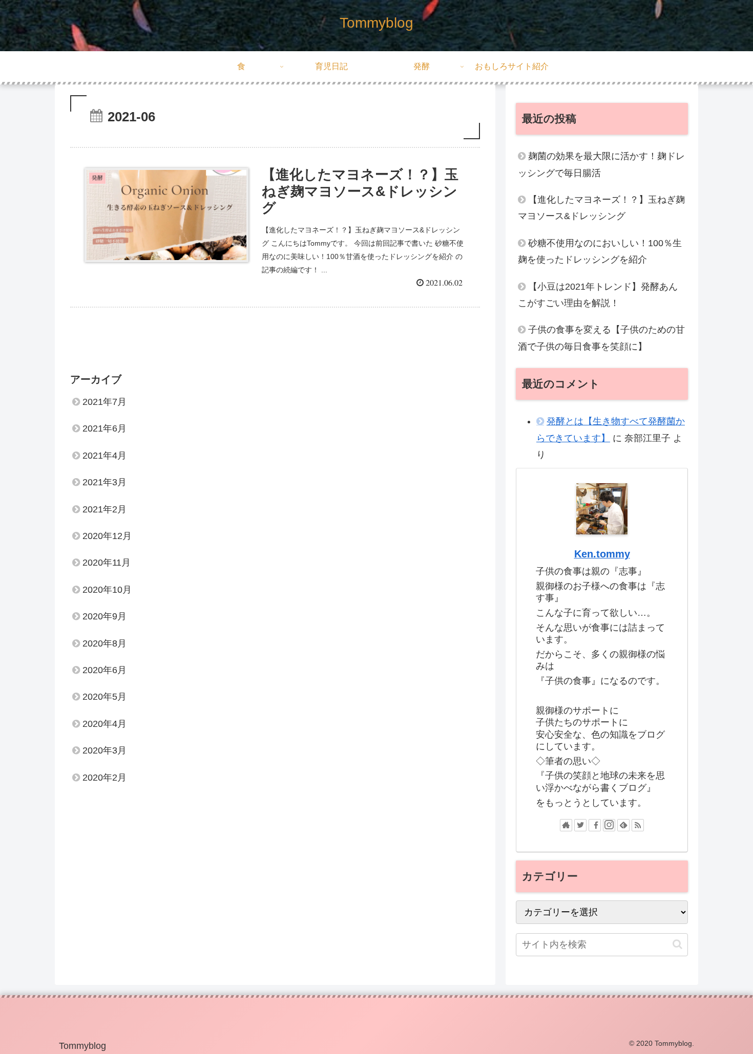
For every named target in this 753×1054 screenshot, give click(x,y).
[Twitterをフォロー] (580, 825)
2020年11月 (106, 562)
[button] (677, 944)
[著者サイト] (566, 825)
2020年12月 (107, 536)
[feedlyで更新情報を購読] (623, 825)
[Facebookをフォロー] (595, 825)
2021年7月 (104, 402)
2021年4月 (104, 455)
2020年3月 (104, 750)
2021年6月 (104, 428)
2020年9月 (104, 616)
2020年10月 (107, 590)
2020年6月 (104, 670)
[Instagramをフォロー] (609, 825)
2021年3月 (104, 482)
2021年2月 (104, 509)
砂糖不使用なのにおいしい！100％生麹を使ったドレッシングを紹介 (600, 251)
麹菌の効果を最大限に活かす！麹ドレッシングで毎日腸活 (601, 164)
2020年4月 (104, 724)
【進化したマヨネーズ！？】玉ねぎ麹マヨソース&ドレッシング (601, 208)
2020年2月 (104, 777)
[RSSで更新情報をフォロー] (638, 825)
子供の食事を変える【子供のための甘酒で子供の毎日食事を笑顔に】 (601, 338)
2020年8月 (104, 643)
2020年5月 (104, 697)
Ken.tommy (602, 554)
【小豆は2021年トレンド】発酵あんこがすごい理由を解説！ (598, 295)
